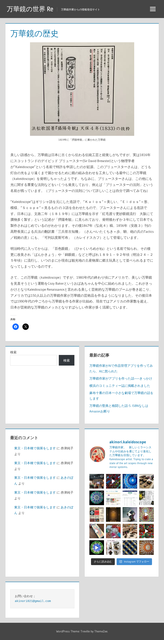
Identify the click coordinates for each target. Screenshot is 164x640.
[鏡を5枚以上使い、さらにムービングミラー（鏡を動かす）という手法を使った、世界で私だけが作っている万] (130, 514)
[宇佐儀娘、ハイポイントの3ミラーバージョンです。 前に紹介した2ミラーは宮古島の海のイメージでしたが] (130, 481)
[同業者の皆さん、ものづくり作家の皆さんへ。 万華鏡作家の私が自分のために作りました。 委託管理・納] (130, 498)
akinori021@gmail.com (33, 601)
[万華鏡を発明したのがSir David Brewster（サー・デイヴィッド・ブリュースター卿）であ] (113, 514)
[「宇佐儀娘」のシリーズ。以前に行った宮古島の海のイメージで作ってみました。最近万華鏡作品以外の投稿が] (96, 498)
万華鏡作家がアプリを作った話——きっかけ (120, 378)
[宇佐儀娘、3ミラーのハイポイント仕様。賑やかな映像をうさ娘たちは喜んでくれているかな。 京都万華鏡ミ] (96, 531)
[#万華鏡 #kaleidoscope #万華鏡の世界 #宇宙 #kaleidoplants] (113, 481)
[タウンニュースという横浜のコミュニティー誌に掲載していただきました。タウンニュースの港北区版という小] (146, 498)
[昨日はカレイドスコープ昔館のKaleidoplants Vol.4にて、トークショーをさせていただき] (96, 481)
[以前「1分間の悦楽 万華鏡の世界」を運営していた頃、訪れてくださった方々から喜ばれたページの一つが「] (113, 498)
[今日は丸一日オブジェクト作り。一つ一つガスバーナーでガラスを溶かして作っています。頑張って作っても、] (113, 531)
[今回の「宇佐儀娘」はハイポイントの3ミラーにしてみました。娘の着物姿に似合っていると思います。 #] (146, 547)
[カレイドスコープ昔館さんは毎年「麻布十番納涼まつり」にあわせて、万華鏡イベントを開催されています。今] (96, 514)
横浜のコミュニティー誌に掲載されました (119, 386)
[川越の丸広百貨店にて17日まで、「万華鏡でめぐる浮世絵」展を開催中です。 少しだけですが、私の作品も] (146, 481)
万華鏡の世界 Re (30, 9)
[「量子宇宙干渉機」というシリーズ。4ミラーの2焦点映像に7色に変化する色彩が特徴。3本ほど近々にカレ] (146, 514)
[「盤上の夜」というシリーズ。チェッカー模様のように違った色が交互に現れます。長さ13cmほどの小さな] (130, 547)
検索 (13, 352)
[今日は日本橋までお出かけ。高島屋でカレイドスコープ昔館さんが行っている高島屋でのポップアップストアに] (130, 531)
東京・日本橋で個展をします (35, 448)
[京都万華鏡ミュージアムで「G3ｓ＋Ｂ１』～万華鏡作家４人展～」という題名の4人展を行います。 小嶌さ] (113, 547)
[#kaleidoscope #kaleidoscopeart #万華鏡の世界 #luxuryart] (146, 531)
